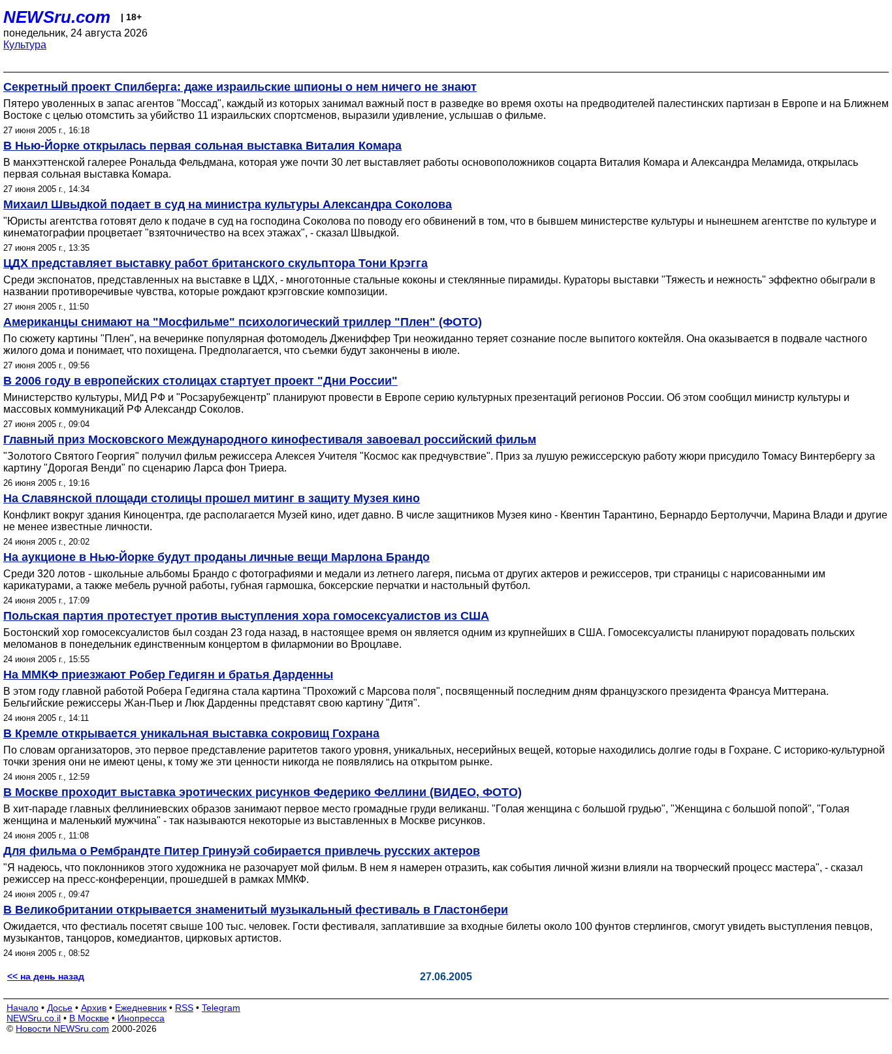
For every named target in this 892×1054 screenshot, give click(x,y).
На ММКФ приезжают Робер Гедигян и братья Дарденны (168, 674)
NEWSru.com (56, 17)
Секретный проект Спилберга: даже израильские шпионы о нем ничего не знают (240, 86)
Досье (59, 1007)
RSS (184, 1007)
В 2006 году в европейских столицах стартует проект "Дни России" (200, 380)
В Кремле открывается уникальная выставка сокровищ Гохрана (191, 733)
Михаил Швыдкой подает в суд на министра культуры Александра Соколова (227, 204)
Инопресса (141, 1018)
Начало (23, 1007)
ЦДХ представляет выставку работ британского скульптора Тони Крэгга (215, 263)
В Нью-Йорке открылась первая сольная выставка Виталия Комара (202, 145)
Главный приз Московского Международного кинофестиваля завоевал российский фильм (269, 439)
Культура (24, 44)
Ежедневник (141, 1007)
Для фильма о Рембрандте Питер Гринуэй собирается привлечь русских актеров (241, 850)
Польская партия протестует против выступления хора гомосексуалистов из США (246, 615)
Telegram (221, 1007)
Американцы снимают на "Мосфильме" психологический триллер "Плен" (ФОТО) (242, 321)
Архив (93, 1007)
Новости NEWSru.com (62, 1028)
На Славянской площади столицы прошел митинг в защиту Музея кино (211, 498)
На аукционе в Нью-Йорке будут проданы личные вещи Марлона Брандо (216, 557)
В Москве (89, 1018)
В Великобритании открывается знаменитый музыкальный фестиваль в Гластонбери (255, 909)
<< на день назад (45, 976)
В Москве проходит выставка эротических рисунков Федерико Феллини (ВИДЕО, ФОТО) (262, 792)
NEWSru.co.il (34, 1018)
